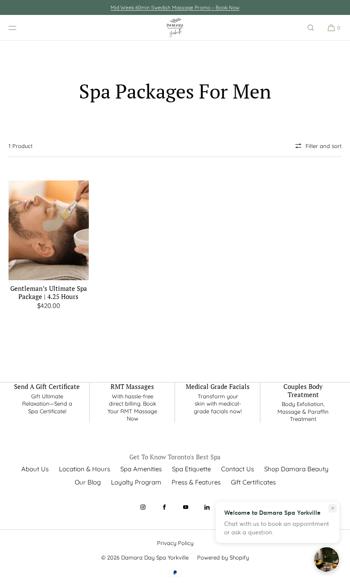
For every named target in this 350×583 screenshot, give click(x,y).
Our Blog (88, 482)
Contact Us (237, 469)
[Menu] (19, 27)
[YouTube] (185, 507)
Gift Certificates (253, 482)
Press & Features (196, 482)
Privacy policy (175, 542)
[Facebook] (164, 507)
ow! (237, 411)
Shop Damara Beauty (296, 469)
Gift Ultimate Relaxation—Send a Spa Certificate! (47, 404)
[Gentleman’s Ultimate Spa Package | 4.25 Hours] (49, 230)
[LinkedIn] (207, 507)
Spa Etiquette (191, 469)
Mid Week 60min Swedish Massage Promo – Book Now (175, 7)
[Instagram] (143, 507)
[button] (310, 27)
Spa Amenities (141, 469)
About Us (35, 469)
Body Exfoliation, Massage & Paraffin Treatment (303, 411)
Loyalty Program (136, 482)
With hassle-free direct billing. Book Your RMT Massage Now (132, 407)
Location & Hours (84, 469)
